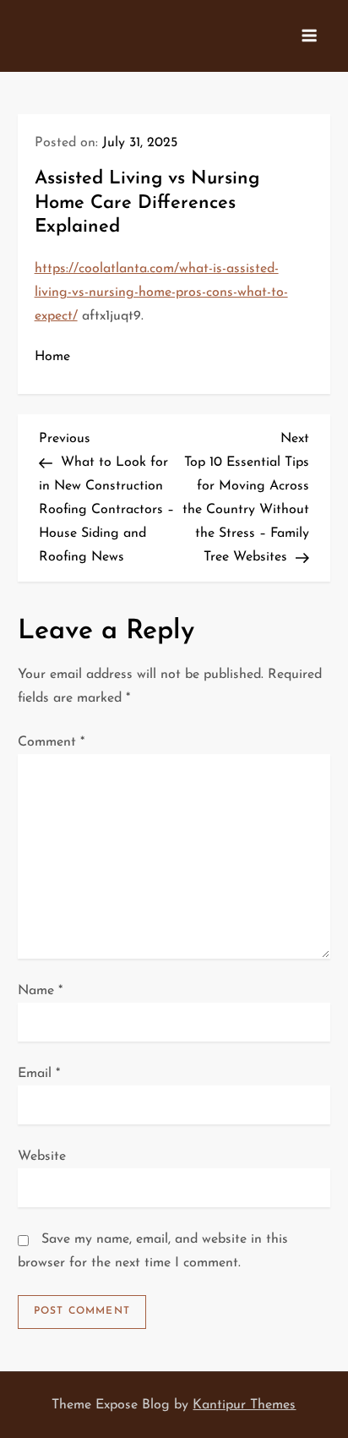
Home (52, 357)
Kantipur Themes (244, 1405)
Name (40, 991)
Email (39, 1073)
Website (42, 1156)
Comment (51, 742)
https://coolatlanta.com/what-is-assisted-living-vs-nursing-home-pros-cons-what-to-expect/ (161, 292)
